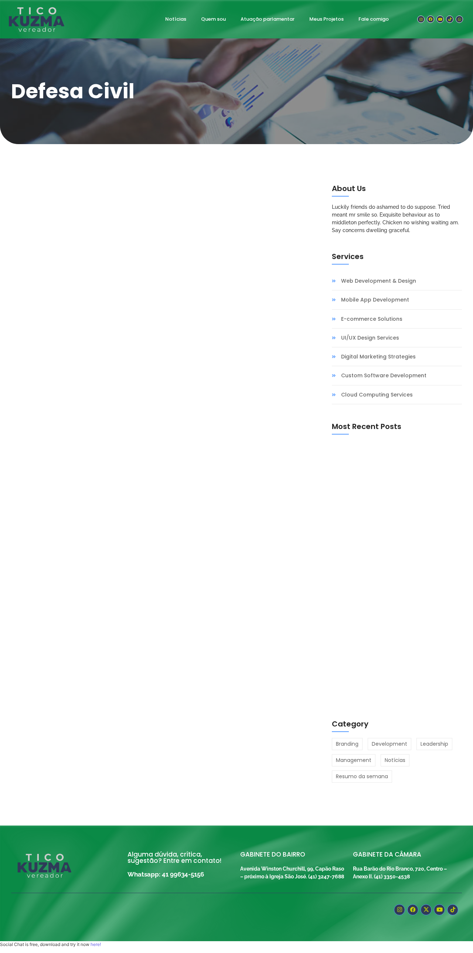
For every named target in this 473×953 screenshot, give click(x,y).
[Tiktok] (449, 19)
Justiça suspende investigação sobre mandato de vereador (396, 693)
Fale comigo (373, 19)
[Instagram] (421, 19)
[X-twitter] (426, 909)
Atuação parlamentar (268, 19)
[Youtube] (440, 19)
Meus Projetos (326, 19)
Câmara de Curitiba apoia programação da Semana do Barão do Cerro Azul (392, 609)
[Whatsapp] (459, 19)
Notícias (175, 19)
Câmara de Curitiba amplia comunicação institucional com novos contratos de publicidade (388, 523)
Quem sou (213, 19)
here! (96, 944)
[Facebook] (430, 19)
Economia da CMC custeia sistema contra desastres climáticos (140, 416)
